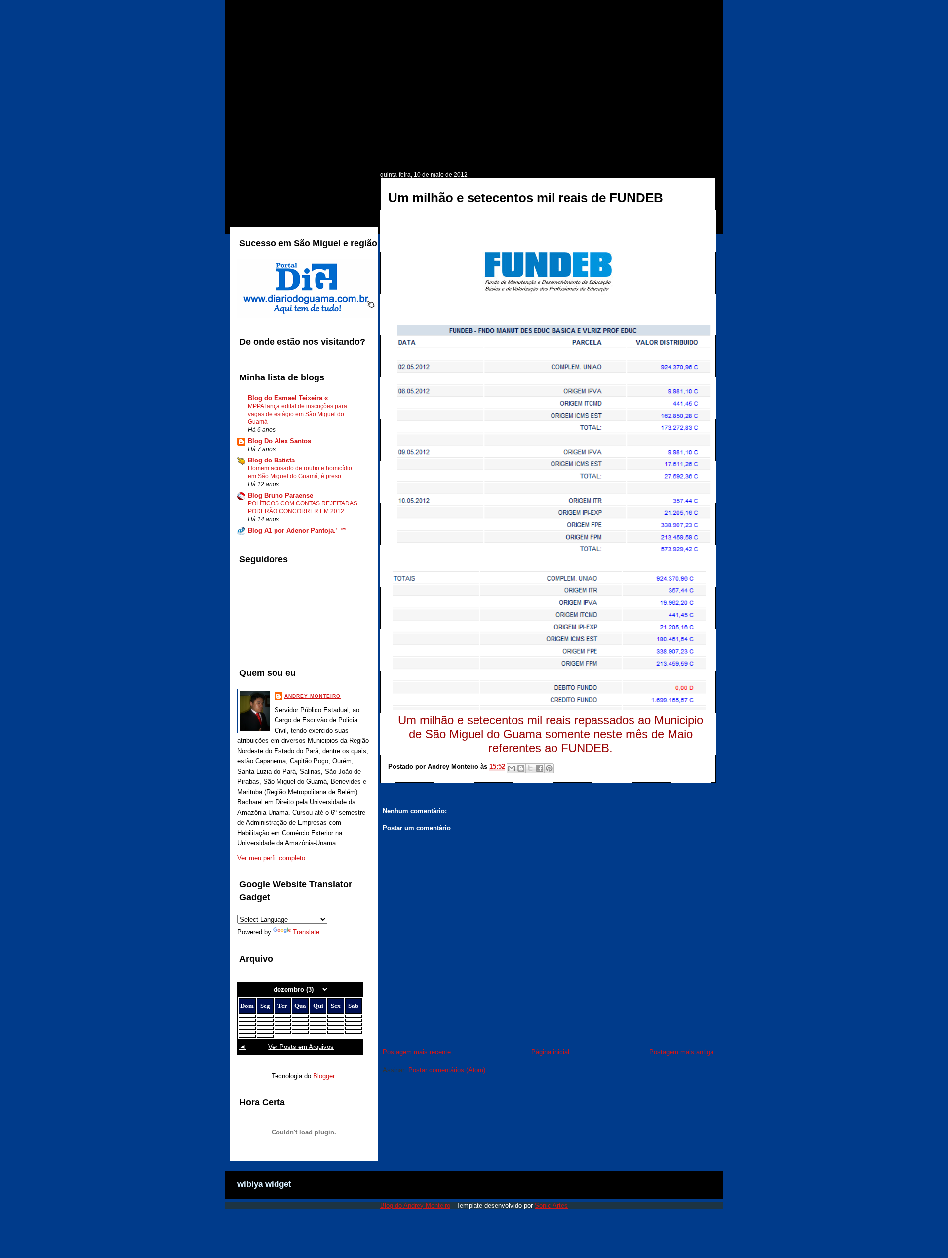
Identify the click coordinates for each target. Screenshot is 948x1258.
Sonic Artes (551, 1205)
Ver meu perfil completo (271, 858)
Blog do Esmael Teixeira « (288, 398)
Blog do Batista (271, 460)
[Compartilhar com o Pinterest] (549, 768)
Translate (306, 932)
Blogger (323, 1076)
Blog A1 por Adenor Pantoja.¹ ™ (297, 530)
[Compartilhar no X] (530, 768)
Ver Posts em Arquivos (301, 1046)
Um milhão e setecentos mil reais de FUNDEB (525, 198)
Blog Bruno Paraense (280, 495)
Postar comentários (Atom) (446, 1070)
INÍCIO (258, 156)
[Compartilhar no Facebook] (540, 768)
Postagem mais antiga (681, 1052)
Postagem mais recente (417, 1052)
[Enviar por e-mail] (511, 768)
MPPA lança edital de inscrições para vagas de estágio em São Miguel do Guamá (297, 414)
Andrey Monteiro (312, 696)
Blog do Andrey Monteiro (415, 1205)
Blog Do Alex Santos (279, 441)
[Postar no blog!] (521, 768)
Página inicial (550, 1052)
